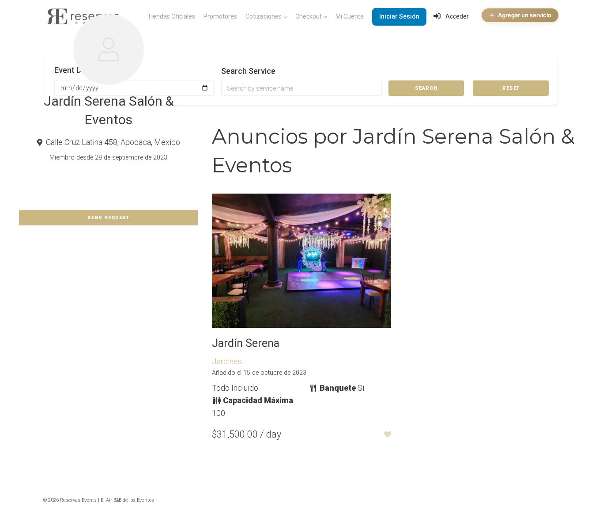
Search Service (248, 71)
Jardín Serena (245, 343)
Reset (511, 88)
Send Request (108, 218)
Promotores (220, 16)
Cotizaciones (263, 16)
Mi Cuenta (349, 16)
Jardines (227, 361)
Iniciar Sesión (399, 16)
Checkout (308, 16)
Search (426, 88)
